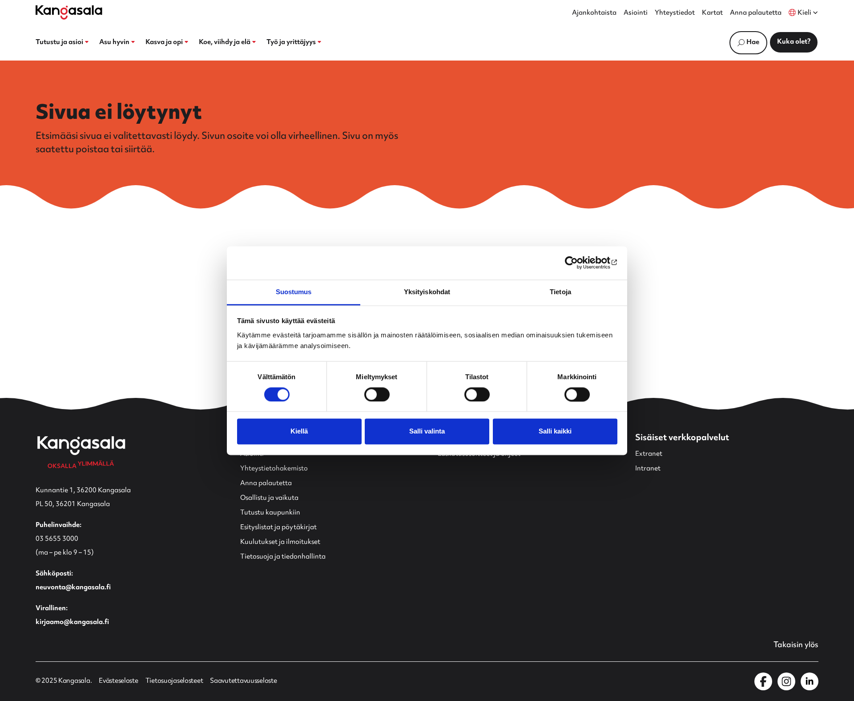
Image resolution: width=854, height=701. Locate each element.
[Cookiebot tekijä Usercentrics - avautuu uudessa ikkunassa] (578, 262)
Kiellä (299, 431)
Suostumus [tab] (294, 292)
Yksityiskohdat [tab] (427, 292)
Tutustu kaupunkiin (270, 513)
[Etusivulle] (69, 12)
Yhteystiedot (675, 13)
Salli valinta (427, 431)
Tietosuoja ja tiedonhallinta (283, 557)
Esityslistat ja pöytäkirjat (278, 528)
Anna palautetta (755, 13)
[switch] (377, 394)
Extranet (648, 454)
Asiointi (636, 13)
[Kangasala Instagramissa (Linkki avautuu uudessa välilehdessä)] (786, 681)
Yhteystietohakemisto (274, 469)
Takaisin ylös (795, 645)
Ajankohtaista (594, 13)
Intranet (648, 469)
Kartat (712, 13)
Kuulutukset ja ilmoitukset (280, 542)
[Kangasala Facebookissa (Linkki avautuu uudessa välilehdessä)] (763, 681)
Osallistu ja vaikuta (269, 498)
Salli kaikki (555, 431)
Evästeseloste (118, 681)
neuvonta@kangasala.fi (73, 588)
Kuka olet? (793, 42)
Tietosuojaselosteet (174, 681)
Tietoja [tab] (560, 292)
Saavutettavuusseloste (243, 681)
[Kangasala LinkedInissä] (809, 681)
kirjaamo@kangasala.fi (72, 622)
